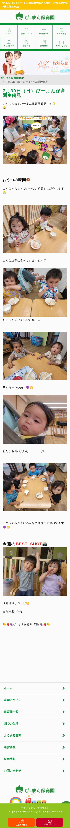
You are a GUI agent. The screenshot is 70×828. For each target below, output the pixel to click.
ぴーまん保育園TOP (12, 78)
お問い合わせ (12, 770)
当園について (12, 700)
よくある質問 (12, 735)
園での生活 (11, 723)
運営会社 (10, 747)
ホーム (8, 688)
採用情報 (10, 759)
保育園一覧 (11, 711)
